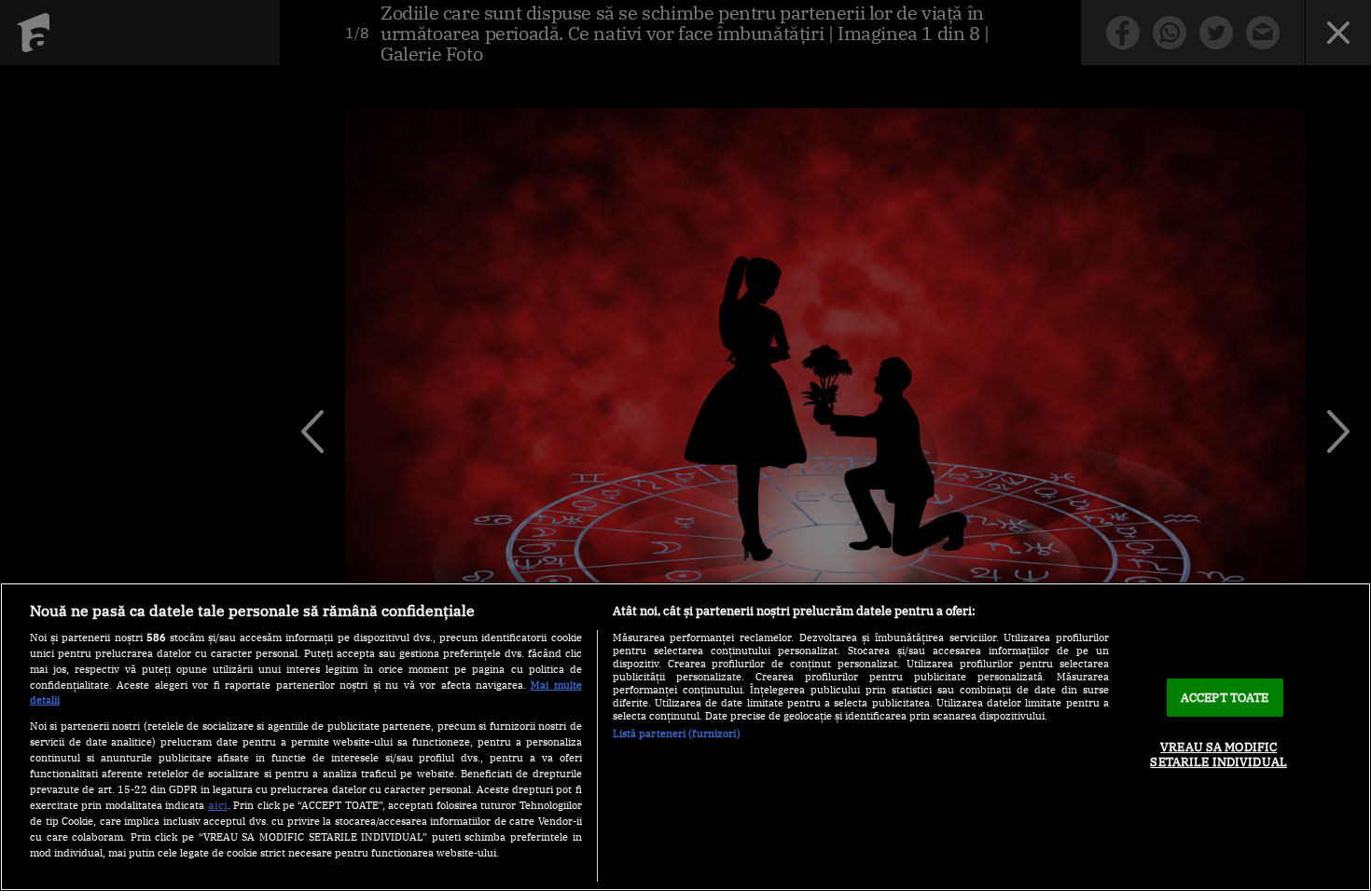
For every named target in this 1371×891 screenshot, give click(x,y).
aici (218, 804)
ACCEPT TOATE (1225, 698)
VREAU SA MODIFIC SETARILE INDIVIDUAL (1218, 754)
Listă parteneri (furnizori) (677, 733)
